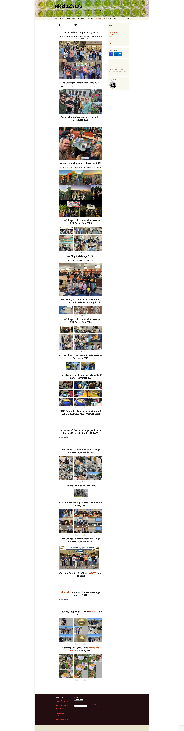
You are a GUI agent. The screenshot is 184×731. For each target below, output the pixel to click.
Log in (93, 702)
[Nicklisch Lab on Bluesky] (120, 54)
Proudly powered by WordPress (61, 728)
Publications (81, 18)
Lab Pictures (98, 18)
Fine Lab (65, 592)
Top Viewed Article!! (60, 715)
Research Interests (71, 18)
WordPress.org (95, 709)
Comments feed (95, 706)
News (56, 18)
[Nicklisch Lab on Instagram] (111, 54)
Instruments (90, 18)
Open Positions (107, 18)
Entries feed (94, 704)
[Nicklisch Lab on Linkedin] (116, 54)
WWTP (92, 573)
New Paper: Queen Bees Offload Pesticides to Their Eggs (62, 701)
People (61, 18)
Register (93, 700)
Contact (116, 18)
